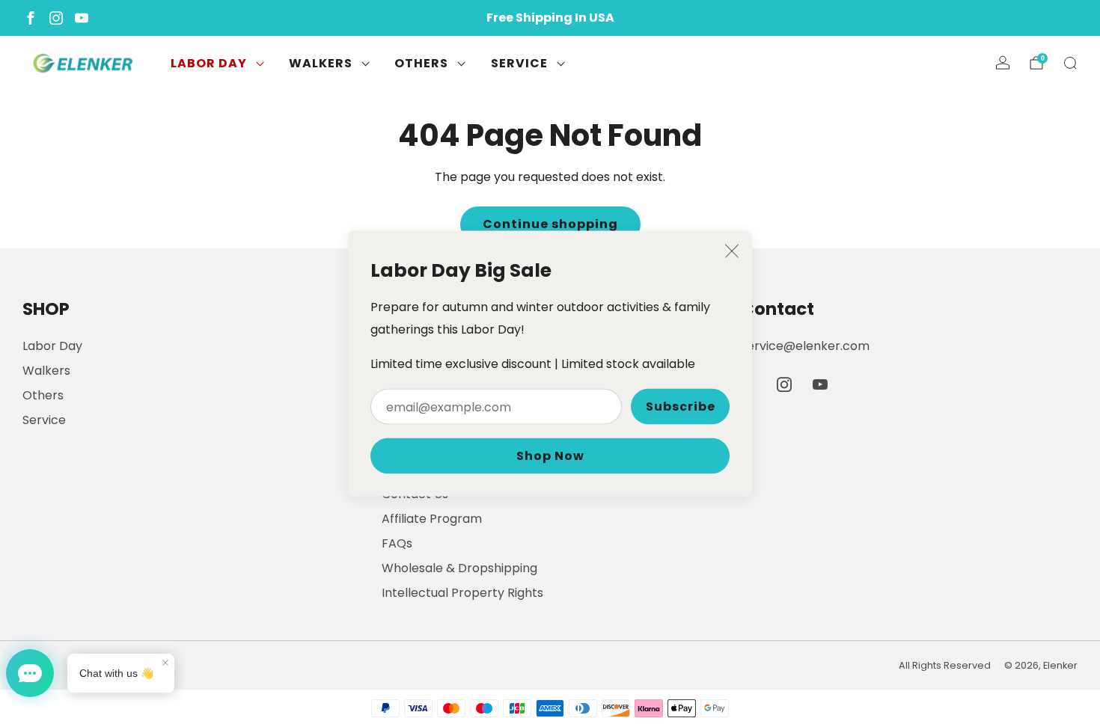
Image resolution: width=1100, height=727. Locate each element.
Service (519, 63)
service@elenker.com (805, 346)
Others (421, 63)
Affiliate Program (432, 518)
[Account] (1002, 62)
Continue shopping (550, 224)
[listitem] (550, 17)
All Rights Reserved (945, 665)
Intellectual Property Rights (462, 592)
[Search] (1070, 62)
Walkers (320, 63)
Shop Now (550, 455)
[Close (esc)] (732, 251)
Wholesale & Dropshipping (459, 568)
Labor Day (209, 63)
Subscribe (680, 406)
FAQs (397, 543)
